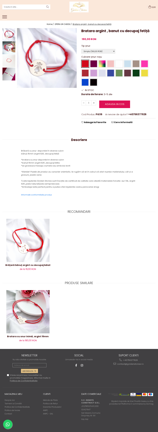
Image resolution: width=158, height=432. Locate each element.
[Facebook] (76, 365)
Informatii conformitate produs (36, 194)
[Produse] (5, 17)
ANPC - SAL (48, 413)
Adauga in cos (114, 104)
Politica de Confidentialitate (23, 380)
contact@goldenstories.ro (130, 364)
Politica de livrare (12, 410)
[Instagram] (82, 365)
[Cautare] (47, 7)
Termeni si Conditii (13, 403)
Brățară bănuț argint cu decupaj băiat (27, 265)
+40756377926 (130, 360)
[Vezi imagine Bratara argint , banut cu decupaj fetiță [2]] (8, 61)
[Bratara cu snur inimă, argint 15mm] (28, 311)
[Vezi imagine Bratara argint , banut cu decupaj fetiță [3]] (8, 74)
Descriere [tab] (79, 140)
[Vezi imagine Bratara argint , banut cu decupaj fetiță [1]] (8, 47)
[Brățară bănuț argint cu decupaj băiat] (28, 240)
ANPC (45, 410)
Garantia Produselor (52, 407)
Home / (50, 24)
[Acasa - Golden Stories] (79, 7)
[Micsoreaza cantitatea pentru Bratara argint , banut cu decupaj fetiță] (83, 103)
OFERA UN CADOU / (63, 24)
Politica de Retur (50, 403)
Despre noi (10, 400)
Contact (8, 413)
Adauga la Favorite (94, 122)
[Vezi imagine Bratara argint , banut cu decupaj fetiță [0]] (8, 34)
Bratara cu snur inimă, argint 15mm (28, 336)
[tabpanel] (47, 58)
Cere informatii (123, 122)
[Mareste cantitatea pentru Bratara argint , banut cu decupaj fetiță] (93, 103)
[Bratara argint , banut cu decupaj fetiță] (47, 58)
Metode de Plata (50, 400)
